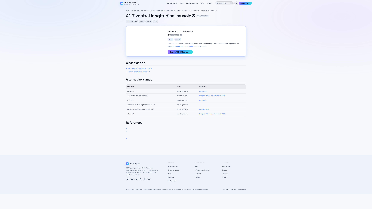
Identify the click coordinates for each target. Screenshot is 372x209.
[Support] (127, 179)
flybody (159, 189)
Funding (225, 174)
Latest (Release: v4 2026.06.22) (143, 11)
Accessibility (241, 190)
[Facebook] (140, 179)
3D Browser (172, 181)
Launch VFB (244, 3)
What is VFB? (226, 166)
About (209, 3)
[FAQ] (132, 179)
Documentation (172, 3)
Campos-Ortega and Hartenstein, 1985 (212, 96)
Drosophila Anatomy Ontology (177, 11)
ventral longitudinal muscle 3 (139, 72)
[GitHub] (149, 179)
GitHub (197, 177)
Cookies (233, 190)
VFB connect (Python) (202, 170)
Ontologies (161, 11)
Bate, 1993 (202, 46)
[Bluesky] (136, 179)
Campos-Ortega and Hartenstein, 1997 (182, 46)
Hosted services (192, 3)
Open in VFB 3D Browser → (180, 52)
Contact (224, 177)
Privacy (225, 190)
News (202, 3)
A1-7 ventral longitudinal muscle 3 (203, 11)
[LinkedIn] (144, 179)
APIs (196, 166)
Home (127, 11)
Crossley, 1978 (204, 109)
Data (181, 3)
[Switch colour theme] (236, 3)
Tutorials (198, 174)
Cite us (224, 170)
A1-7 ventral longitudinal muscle (140, 68)
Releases (171, 177)
